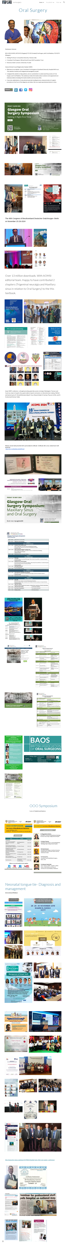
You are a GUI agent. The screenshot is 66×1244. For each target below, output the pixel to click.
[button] (64, 2)
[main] (33, 10)
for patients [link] (49, 2)
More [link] (57, 2)
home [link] (40, 2)
